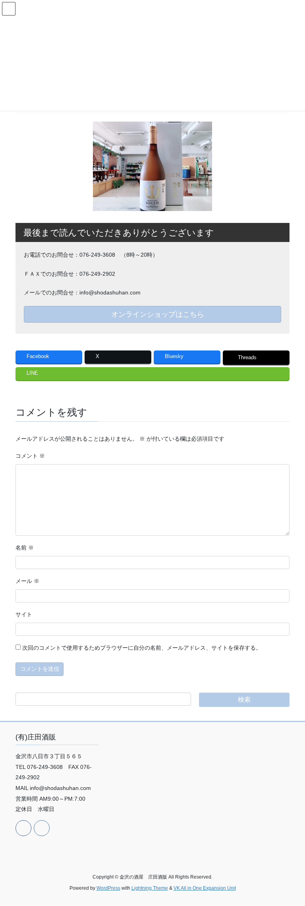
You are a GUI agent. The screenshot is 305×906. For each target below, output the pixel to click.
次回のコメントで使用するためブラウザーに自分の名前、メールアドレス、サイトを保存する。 (141, 648)
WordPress (108, 888)
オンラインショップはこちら (156, 314)
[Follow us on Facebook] (23, 828)
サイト (23, 614)
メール (27, 581)
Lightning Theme (149, 888)
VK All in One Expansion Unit (205, 888)
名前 (24, 547)
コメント (30, 456)
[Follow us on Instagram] (42, 828)
